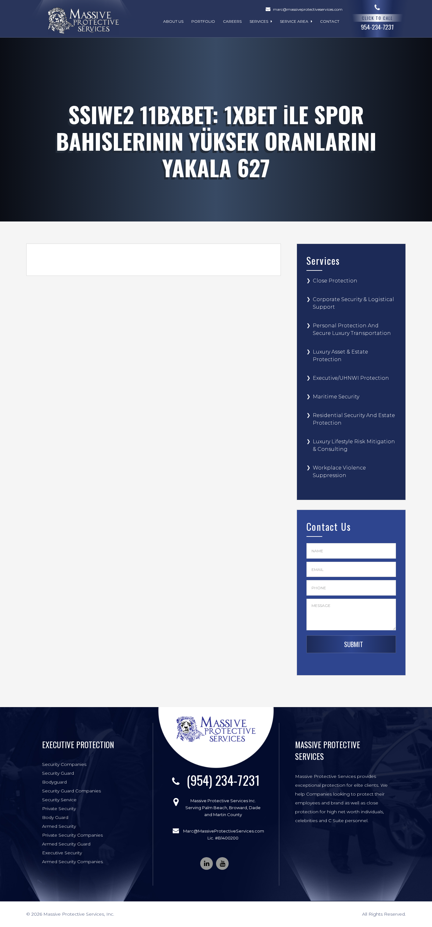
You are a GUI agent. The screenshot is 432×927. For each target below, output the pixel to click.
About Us (173, 21)
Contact (329, 21)
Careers (232, 21)
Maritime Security (336, 397)
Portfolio (203, 21)
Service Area (294, 21)
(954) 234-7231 (223, 780)
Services (259, 21)
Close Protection (335, 281)
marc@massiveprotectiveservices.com (308, 9)
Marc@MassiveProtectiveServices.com (223, 830)
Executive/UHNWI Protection (351, 378)
